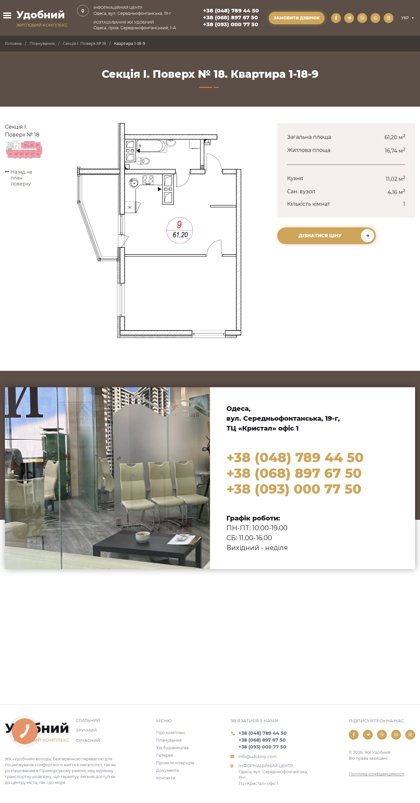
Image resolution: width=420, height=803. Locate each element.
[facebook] (336, 18)
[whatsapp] (375, 18)
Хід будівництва (172, 747)
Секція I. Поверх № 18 (84, 43)
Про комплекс (171, 732)
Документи (167, 770)
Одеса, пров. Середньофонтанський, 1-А (135, 25)
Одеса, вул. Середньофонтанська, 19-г (132, 10)
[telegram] (349, 18)
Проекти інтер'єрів (175, 762)
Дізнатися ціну (320, 236)
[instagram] (388, 18)
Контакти (165, 777)
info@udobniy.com (258, 756)
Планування (42, 43)
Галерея (164, 755)
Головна (13, 43)
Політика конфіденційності (376, 773)
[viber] (362, 18)
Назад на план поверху (21, 178)
